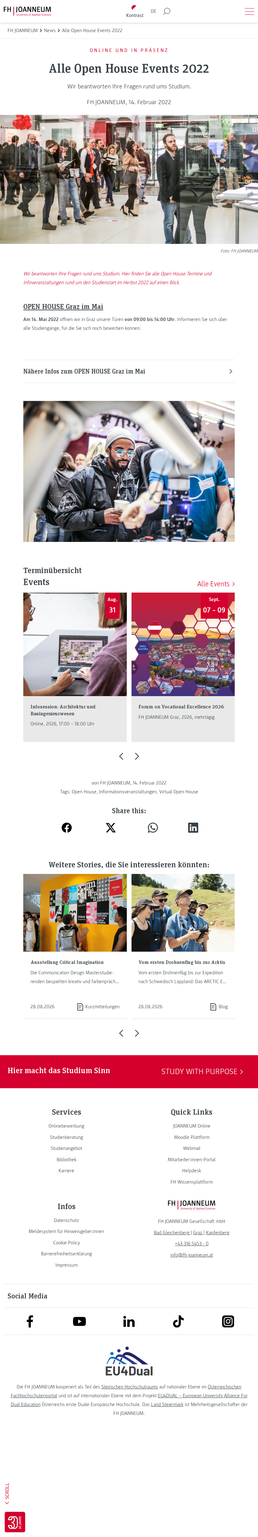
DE (153, 11)
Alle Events (213, 584)
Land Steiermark (167, 1404)
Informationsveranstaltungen (128, 792)
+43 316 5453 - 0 (192, 1244)
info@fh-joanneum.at (192, 1255)
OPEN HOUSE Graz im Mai (63, 306)
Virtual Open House (178, 792)
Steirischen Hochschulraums (129, 1387)
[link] (66, 1126)
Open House (84, 792)
